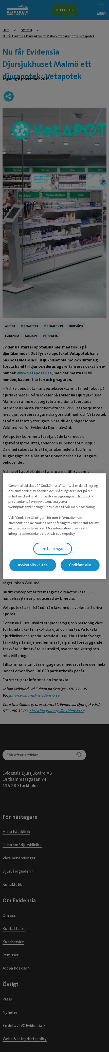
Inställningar (53, 548)
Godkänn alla (80, 565)
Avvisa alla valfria (33, 565)
